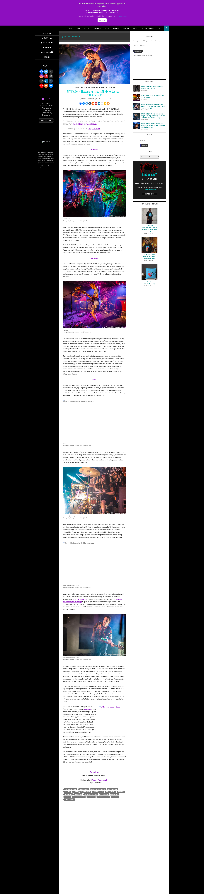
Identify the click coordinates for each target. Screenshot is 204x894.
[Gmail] (102, 103)
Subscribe (138, 51)
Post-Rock (91, 797)
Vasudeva (115, 797)
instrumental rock (91, 794)
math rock (114, 794)
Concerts (76, 87)
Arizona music (113, 789)
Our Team (116, 28)
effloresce (87, 709)
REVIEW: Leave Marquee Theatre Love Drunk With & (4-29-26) (153, 125)
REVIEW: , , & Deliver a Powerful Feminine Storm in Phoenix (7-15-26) (153, 106)
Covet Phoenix (85, 792)
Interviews (97, 28)
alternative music (70, 789)
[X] (51, 71)
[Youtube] (41, 86)
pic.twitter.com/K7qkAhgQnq (85, 124)
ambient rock (83, 789)
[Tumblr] (89, 103)
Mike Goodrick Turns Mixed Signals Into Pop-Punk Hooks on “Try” (152, 87)
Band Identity (149, 174)
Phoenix (67, 797)
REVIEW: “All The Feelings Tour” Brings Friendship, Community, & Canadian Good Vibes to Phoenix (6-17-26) (153, 116)
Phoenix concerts (79, 797)
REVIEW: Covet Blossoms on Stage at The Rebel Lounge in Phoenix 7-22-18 (94, 93)
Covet (76, 792)
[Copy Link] (105, 103)
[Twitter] (86, 103)
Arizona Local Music (98, 789)
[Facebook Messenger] (83, 103)
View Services (149, 194)
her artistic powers (79, 599)
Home (71, 28)
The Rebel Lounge (103, 797)
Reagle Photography (100, 780)
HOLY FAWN (78, 794)
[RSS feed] (46, 86)
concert (68, 792)
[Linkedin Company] (46, 81)
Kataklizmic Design (148, 28)
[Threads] (51, 76)
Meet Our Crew (46, 120)
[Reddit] (92, 103)
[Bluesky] (51, 86)
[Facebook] (80, 103)
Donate (135, 28)
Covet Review (110, 792)
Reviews (87, 28)
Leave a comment (106, 99)
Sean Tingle (93, 99)
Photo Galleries (102, 87)
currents (121, 792)
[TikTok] (41, 81)
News (78, 28)
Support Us (47, 52)
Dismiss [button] (102, 20)
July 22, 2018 (94, 128)
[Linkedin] (99, 103)
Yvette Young (69, 799)
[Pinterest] (96, 103)
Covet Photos (98, 792)
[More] (108, 103)
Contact (126, 28)
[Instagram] (41, 76)
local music (104, 794)
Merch (107, 28)
